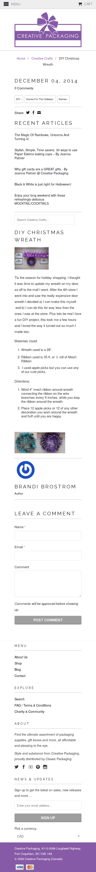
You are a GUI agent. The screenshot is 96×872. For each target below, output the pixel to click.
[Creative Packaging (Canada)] (48, 29)
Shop (18, 663)
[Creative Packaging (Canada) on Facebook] (24, 767)
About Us (21, 657)
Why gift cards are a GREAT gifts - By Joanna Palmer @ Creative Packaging (41, 171)
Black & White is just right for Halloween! (43, 184)
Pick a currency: (26, 828)
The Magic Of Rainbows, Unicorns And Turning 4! (42, 137)
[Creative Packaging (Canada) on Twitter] (17, 767)
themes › (63, 99)
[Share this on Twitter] (27, 112)
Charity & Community (29, 711)
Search (20, 699)
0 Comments (24, 88)
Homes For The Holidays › (40, 99)
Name (20, 526)
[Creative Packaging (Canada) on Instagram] (45, 767)
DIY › (19, 99)
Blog (18, 669)
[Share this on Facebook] (33, 112)
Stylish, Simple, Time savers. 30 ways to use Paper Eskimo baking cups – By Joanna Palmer (46, 154)
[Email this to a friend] (38, 112)
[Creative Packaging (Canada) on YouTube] (31, 767)
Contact (20, 675)
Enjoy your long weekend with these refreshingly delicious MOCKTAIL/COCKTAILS (40, 199)
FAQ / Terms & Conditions (33, 705)
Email (20, 546)
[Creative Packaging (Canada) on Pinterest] (38, 767)
